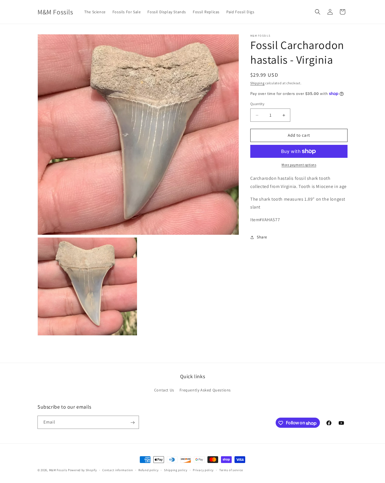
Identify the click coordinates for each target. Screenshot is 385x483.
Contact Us (164, 390)
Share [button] (262, 237)
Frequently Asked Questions (205, 390)
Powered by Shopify (82, 470)
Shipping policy (175, 470)
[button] (317, 12)
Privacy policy (203, 470)
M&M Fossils (58, 470)
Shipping (257, 83)
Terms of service (231, 470)
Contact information (117, 470)
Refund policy (148, 470)
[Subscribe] (132, 422)
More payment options (299, 165)
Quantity (257, 104)
